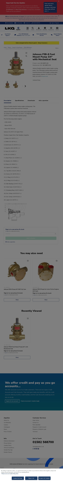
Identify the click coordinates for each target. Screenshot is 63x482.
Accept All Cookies (44, 478)
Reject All (31, 478)
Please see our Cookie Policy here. (10, 473)
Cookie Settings (17, 478)
